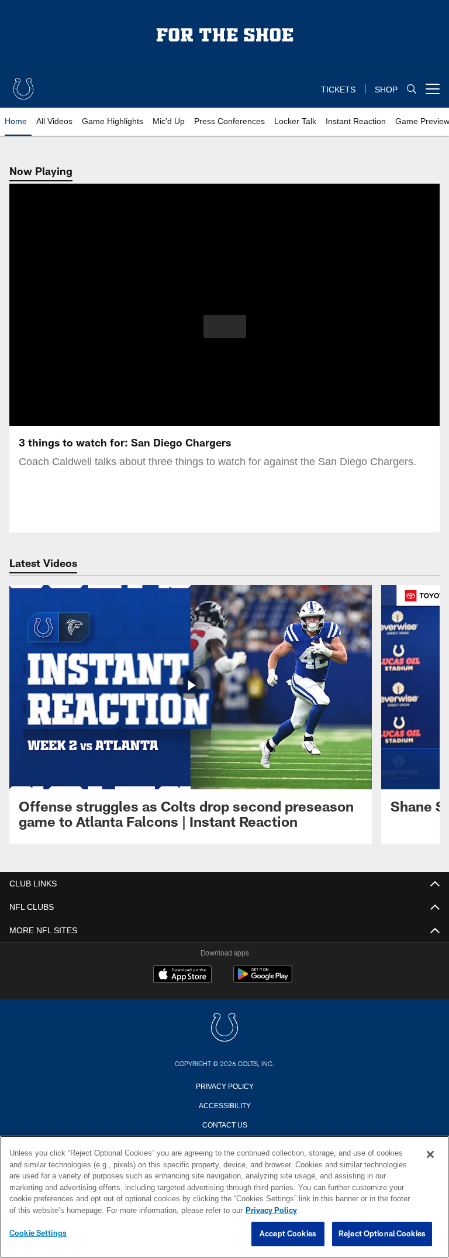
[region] (224, 1197)
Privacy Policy (224, 1085)
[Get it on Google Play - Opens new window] (262, 979)
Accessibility (224, 1105)
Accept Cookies (288, 1234)
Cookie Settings (38, 1233)
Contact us (224, 1124)
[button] (225, 326)
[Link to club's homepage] (23, 84)
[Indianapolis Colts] (224, 1028)
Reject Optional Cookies (382, 1234)
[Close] (430, 1155)
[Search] (411, 89)
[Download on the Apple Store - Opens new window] (182, 975)
